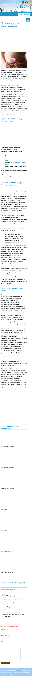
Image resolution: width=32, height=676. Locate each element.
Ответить (4, 618)
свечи (19, 257)
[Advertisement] (16, 40)
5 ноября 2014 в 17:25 (10, 596)
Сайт (2, 641)
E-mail (5, 635)
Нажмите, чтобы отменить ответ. (9, 626)
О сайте (19, 670)
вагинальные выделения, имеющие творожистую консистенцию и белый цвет (16, 158)
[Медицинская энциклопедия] (16, 7)
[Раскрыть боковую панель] (28, 20)
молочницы (21, 96)
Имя (5, 629)
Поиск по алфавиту (24, 14)
